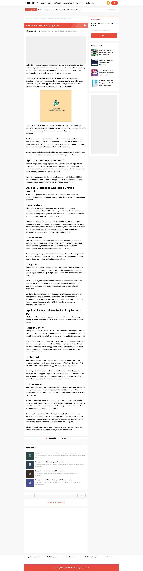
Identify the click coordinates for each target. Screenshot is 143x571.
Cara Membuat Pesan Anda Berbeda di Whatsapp (106, 62)
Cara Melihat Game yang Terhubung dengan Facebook (55, 453)
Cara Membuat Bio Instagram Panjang (49, 462)
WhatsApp (64, 31)
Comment (74, 31)
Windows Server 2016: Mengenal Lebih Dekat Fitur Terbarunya (107, 83)
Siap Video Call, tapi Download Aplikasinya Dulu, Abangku (106, 52)
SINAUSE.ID (71, 568)
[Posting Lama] (81, 495)
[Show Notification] (108, 3)
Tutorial (56, 31)
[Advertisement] (56, 50)
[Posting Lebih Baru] (30, 495)
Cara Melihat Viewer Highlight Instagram (50, 471)
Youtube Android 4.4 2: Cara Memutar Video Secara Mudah (60, 10)
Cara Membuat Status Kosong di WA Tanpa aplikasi (53, 480)
